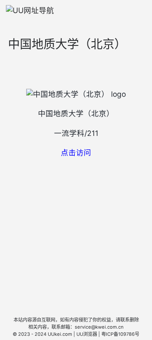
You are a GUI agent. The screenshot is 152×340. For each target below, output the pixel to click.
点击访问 (76, 152)
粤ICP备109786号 (120, 334)
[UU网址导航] (30, 10)
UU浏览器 (86, 334)
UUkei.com (60, 334)
